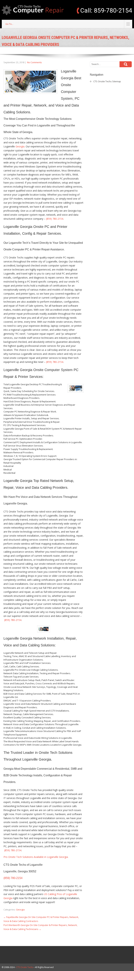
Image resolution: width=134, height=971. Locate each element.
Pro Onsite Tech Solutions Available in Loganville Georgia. (35, 857)
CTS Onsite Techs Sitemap (107, 81)
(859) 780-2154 (54, 218)
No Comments (34, 62)
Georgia (20, 146)
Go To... (9, 23)
